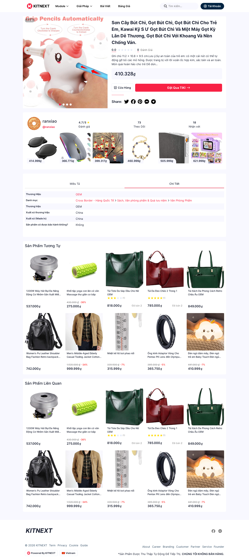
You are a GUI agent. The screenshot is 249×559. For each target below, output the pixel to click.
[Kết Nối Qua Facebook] (214, 531)
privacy (62, 545)
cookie (73, 545)
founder (219, 546)
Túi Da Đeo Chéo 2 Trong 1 (162, 290)
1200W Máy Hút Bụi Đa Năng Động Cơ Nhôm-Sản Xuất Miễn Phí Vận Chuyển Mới (43, 294)
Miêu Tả (75, 183)
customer (182, 546)
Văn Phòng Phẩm (181, 200)
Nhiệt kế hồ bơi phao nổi (120, 353)
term (52, 545)
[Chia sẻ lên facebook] (133, 101)
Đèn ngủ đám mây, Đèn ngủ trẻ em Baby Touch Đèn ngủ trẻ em (203, 357)
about (146, 546)
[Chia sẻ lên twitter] (126, 101)
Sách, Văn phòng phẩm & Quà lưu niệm (142, 200)
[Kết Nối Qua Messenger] (220, 531)
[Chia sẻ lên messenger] (146, 101)
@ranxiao (49, 127)
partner (195, 546)
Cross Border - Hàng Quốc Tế (95, 200)
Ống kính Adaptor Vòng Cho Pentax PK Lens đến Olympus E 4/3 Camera (164, 357)
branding (168, 546)
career (156, 546)
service (207, 546)
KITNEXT (41, 6)
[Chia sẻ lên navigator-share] (153, 101)
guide (84, 545)
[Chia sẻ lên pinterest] (140, 101)
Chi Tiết (174, 183)
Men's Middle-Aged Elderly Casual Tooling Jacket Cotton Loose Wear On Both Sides (83, 357)
